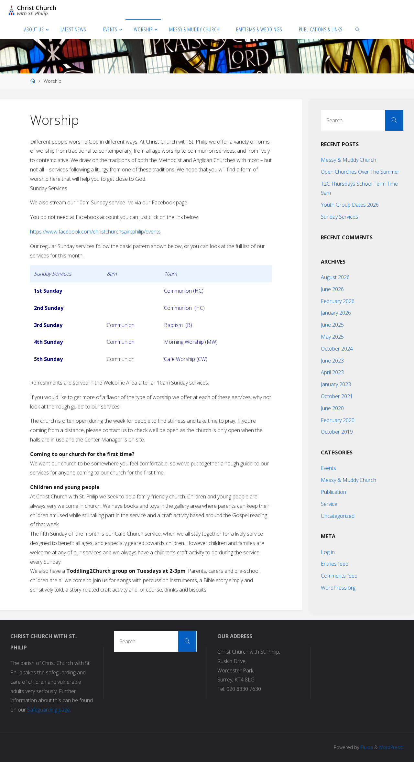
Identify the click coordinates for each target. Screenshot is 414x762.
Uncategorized (337, 515)
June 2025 (332, 324)
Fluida (366, 747)
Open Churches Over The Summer (360, 171)
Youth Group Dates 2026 (350, 204)
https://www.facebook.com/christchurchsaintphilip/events (95, 231)
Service (329, 503)
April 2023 (332, 372)
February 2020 (337, 420)
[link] (358, 29)
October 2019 (337, 431)
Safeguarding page (48, 709)
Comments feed (339, 575)
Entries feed (334, 563)
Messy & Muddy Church (348, 159)
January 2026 (336, 312)
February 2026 (337, 301)
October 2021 (337, 396)
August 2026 (335, 277)
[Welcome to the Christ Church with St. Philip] (32, 9)
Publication (333, 491)
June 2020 (332, 408)
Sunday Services (339, 216)
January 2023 (336, 384)
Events (328, 468)
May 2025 (332, 336)
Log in (328, 552)
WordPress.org (338, 587)
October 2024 (337, 348)
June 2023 (332, 360)
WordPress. (391, 747)
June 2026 (332, 289)
